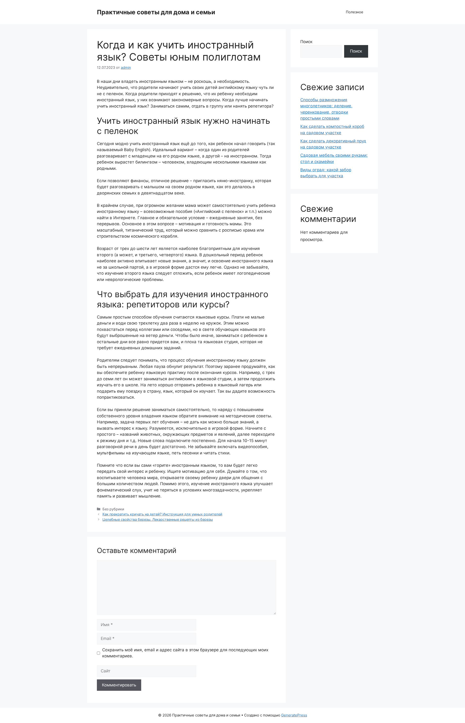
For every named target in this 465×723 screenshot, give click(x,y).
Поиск (306, 41)
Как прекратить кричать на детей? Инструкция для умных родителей (162, 514)
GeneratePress (294, 715)
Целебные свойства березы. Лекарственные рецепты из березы (157, 519)
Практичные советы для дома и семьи (156, 12)
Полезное (354, 12)
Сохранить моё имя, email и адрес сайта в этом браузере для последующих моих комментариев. (185, 653)
